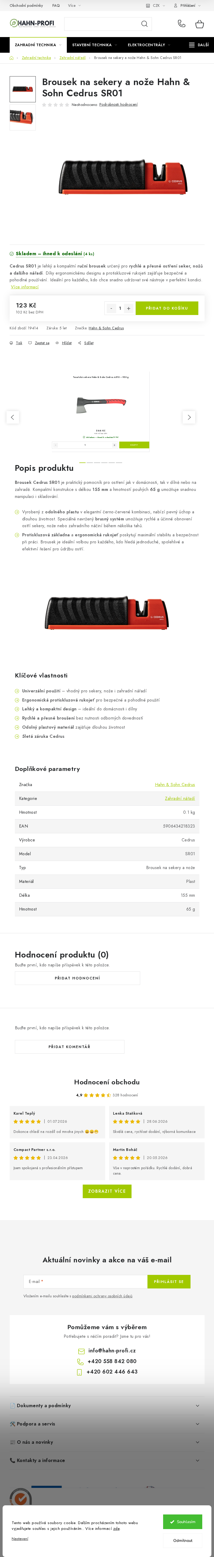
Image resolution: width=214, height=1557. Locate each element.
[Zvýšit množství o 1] (128, 308)
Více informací (25, 287)
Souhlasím (186, 1521)
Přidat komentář (70, 1046)
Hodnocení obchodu (107, 1082)
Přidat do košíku (167, 308)
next (189, 417)
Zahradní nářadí (180, 798)
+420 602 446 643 (112, 1372)
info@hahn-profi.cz (112, 1350)
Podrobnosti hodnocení (118, 104)
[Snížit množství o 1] (111, 308)
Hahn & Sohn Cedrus (106, 328)
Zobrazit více (107, 1191)
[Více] (199, 45)
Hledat (144, 24)
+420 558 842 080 (183, 24)
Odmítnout (182, 1540)
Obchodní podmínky (26, 5)
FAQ (56, 5)
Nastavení (20, 1539)
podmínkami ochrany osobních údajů (102, 1296)
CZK (156, 5)
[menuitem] (38, 45)
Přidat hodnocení (77, 978)
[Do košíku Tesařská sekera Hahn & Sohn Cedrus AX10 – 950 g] (134, 445)
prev (13, 417)
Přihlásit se (169, 1281)
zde (116, 1528)
